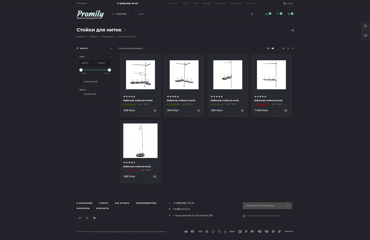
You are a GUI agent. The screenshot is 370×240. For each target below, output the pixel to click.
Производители (146, 203)
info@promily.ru (181, 209)
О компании (85, 203)
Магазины (83, 208)
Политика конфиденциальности (263, 216)
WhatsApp (94, 218)
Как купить (122, 203)
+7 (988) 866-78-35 (127, 3)
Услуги (103, 203)
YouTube (87, 218)
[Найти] (252, 14)
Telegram (80, 218)
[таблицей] (292, 48)
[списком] (288, 48)
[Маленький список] (268, 48)
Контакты (102, 208)
